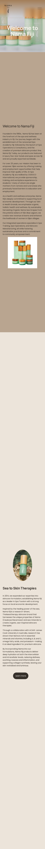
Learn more (20, 676)
